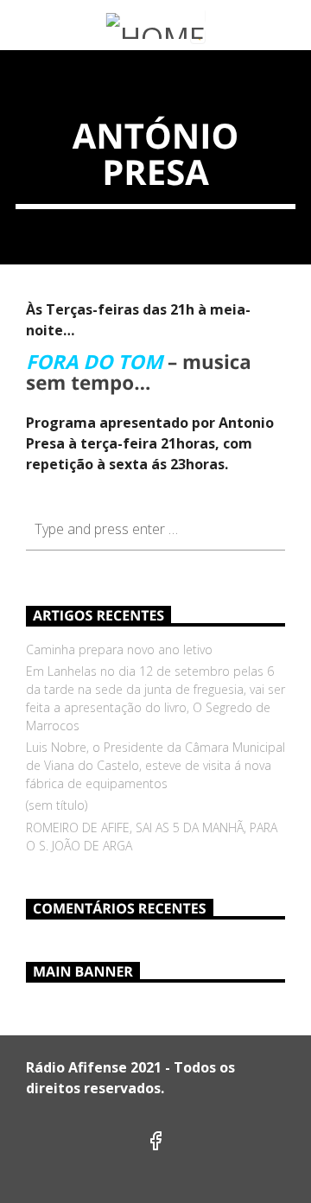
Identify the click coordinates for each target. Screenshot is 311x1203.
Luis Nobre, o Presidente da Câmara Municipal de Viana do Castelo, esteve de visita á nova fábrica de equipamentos (155, 765)
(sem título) (56, 805)
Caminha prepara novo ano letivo (119, 649)
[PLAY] (256, 27)
